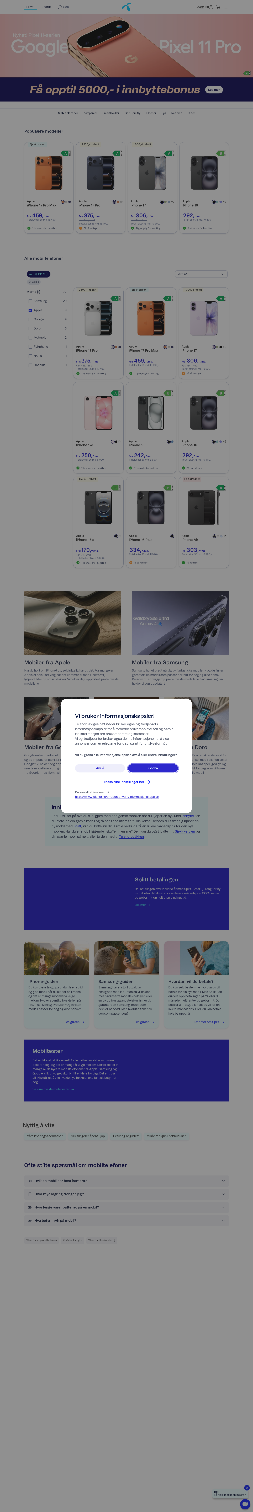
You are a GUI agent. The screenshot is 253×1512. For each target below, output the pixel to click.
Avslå (100, 768)
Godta (153, 768)
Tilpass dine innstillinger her (123, 782)
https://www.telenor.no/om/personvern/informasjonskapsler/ (117, 796)
